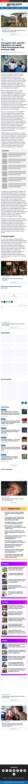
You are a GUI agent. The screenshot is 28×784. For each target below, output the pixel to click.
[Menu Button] (1, 4)
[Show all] (25, 564)
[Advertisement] (14, 747)
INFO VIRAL (9, 782)
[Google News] (17, 770)
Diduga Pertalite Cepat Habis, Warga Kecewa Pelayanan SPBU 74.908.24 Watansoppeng (16, 619)
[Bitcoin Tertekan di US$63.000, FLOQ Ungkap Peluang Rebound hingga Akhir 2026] (24, 430)
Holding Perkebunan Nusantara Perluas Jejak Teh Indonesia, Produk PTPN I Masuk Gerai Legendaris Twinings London (16, 569)
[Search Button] (26, 4)
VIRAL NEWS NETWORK (19, 782)
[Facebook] (2, 302)
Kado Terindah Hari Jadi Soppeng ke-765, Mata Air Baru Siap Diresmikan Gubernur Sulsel (17, 632)
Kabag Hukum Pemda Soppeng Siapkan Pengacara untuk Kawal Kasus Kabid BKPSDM (17, 652)
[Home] (2, 39)
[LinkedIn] (24, 770)
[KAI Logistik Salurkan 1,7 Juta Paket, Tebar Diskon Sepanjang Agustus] (24, 439)
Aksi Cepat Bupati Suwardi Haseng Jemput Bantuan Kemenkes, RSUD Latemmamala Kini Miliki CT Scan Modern (16, 626)
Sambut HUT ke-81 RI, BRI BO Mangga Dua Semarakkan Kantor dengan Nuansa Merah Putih (14, 551)
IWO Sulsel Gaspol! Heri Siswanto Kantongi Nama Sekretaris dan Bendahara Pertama (17, 670)
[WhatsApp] (9, 302)
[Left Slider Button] (22, 403)
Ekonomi (18, 8)
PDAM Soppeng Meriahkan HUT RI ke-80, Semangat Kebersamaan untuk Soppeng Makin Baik (15, 537)
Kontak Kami (11, 778)
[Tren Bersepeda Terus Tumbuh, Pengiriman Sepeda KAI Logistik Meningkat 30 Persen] (24, 456)
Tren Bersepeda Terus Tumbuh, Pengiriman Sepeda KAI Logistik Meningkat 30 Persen (9, 458)
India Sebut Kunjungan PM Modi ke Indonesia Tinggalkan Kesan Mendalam (15, 541)
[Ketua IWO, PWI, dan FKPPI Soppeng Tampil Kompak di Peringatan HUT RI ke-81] (24, 447)
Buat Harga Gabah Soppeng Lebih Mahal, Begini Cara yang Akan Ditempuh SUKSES (14, 546)
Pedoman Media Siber (19, 778)
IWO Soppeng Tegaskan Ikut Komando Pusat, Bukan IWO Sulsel (15, 593)
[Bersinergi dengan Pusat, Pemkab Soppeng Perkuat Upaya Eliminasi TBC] (4, 587)
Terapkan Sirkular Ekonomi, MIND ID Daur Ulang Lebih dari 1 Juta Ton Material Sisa (17, 581)
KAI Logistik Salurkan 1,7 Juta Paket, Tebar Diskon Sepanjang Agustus (10, 440)
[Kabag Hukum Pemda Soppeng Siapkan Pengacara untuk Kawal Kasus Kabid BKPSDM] (4, 652)
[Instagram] (10, 770)
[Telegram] (7, 302)
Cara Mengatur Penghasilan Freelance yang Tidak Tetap (15, 574)
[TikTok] (21, 770)
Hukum (12, 8)
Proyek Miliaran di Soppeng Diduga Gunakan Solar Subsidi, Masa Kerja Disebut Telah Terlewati (10, 422)
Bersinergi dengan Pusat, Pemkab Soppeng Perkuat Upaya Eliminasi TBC (17, 587)
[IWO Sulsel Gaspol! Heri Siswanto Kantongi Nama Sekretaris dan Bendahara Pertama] (4, 670)
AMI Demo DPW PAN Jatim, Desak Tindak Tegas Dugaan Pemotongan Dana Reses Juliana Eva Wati (17, 646)
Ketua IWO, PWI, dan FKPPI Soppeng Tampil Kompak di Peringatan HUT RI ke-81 (10, 449)
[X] (4, 302)
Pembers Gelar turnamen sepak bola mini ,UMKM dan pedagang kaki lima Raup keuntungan (16, 658)
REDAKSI (5, 778)
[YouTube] (14, 770)
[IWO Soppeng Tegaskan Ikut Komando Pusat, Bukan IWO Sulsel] (4, 593)
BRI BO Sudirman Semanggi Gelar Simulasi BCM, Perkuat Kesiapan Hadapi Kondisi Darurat (15, 527)
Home (2, 8)
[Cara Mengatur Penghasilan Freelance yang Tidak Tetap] (4, 575)
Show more (14, 465)
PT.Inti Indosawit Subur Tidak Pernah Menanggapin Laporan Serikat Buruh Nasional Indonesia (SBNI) (14, 519)
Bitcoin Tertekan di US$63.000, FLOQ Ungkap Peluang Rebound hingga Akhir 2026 (10, 432)
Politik (7, 8)
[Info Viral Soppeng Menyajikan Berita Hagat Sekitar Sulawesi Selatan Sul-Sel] (14, 4)
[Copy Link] (12, 302)
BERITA (3, 419)
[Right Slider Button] (26, 8)
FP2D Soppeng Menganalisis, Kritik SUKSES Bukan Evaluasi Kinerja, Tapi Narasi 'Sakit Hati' (16, 664)
